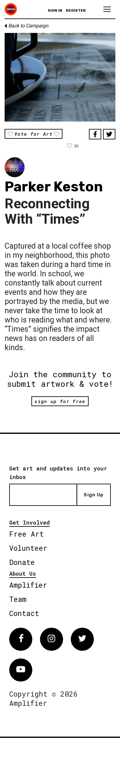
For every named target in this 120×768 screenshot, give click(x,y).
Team (17, 599)
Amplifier (28, 585)
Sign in (55, 10)
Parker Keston (54, 186)
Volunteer (28, 548)
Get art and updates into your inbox (58, 473)
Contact (24, 613)
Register (76, 10)
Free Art (26, 533)
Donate (22, 562)
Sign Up (93, 495)
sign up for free (59, 401)
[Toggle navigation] (107, 9)
